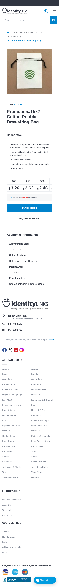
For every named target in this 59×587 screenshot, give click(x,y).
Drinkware (35, 394)
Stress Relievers (38, 462)
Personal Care (8, 446)
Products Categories (11, 500)
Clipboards (36, 384)
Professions (7, 451)
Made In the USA (39, 425)
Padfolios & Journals (40, 436)
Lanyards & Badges (40, 420)
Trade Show (36, 472)
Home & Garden (9, 415)
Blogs (4, 552)
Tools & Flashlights (39, 467)
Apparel (5, 369)
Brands (34, 374)
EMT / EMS (7, 400)
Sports (34, 456)
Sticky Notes (7, 462)
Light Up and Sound (11, 425)
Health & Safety (38, 410)
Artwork (5, 531)
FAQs (4, 542)
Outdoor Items (8, 436)
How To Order (8, 537)
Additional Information (12, 547)
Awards (34, 369)
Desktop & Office (38, 389)
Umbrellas (35, 477)
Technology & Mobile (11, 467)
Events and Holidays (11, 405)
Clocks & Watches (10, 389)
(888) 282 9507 (14, 324)
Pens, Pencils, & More (41, 441)
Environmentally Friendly (42, 400)
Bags (4, 374)
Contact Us (7, 515)
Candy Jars (36, 379)
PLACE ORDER (29, 208)
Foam (34, 405)
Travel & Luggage (10, 477)
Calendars (7, 379)
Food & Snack (8, 410)
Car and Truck (8, 384)
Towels (5, 472)
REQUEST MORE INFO (29, 218)
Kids (4, 420)
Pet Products (37, 446)
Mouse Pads (37, 431)
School (34, 451)
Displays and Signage (12, 394)
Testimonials (7, 510)
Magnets (6, 431)
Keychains (36, 415)
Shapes (5, 456)
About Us (6, 505)
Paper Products (9, 441)
